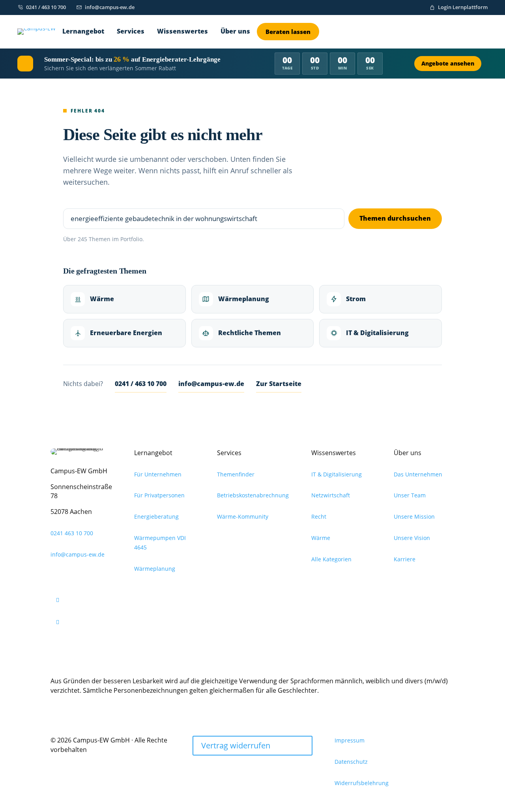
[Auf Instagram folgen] (84, 600)
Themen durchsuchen (395, 218)
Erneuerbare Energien (126, 332)
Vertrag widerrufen (235, 745)
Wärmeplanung (243, 298)
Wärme (102, 298)
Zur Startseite (278, 383)
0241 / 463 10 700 (140, 383)
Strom (356, 298)
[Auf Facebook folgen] (84, 622)
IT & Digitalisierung (377, 332)
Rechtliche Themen (249, 332)
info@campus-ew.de (211, 383)
